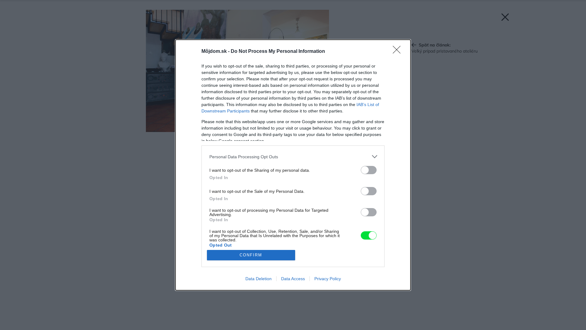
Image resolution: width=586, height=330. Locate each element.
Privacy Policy (327, 278)
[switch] (369, 170)
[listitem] (293, 156)
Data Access (293, 278)
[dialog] (293, 165)
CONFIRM (251, 255)
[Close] (398, 51)
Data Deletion (258, 278)
